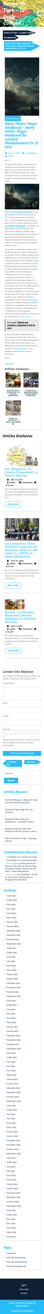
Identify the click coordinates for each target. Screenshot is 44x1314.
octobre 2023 (13, 1044)
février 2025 (12, 974)
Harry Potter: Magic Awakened (18, 212)
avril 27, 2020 (17, 560)
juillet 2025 (12, 952)
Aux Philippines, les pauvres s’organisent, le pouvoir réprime (21, 472)
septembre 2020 (14, 1206)
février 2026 (12, 922)
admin (10, 156)
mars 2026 (11, 917)
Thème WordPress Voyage (21, 1303)
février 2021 (12, 1184)
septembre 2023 (14, 1048)
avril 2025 (11, 965)
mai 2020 (11, 1223)
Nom (5, 703)
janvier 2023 (12, 1083)
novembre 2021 (14, 1145)
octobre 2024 (13, 992)
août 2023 (11, 1053)
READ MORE (15, 505)
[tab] (39, 13)
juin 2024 (11, 1009)
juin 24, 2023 (14, 153)
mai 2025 (11, 961)
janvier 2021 (12, 1188)
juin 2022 (11, 1114)
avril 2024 (11, 1018)
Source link (9, 364)
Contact (24, 1293)
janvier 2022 (12, 1136)
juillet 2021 (12, 1162)
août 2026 (11, 895)
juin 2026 (11, 904)
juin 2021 (11, 1166)
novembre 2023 (14, 1040)
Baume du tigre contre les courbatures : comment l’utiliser (19, 820)
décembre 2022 (13, 1088)
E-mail (6, 716)
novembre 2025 (14, 935)
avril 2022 (11, 1123)
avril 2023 (11, 1070)
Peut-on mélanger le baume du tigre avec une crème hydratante (21, 801)
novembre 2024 (14, 987)
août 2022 (11, 1105)
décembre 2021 (13, 1140)
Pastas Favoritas (29, 857)
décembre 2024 (13, 983)
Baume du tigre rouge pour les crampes (19, 811)
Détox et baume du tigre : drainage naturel (20, 839)
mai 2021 (11, 1171)
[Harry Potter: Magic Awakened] (22, 196)
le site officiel (21, 348)
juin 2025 (11, 957)
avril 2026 (11, 913)
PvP (28, 316)
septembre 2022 (14, 1101)
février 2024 (12, 1027)
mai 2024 (11, 1013)
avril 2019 (11, 1236)
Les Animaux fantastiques (15, 226)
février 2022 (12, 1131)
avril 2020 (11, 1228)
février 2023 (12, 1079)
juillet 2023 (12, 1057)
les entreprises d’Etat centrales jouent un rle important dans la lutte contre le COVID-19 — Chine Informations (21, 550)
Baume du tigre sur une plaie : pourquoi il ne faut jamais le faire (20, 830)
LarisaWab (12, 857)
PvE (22, 316)
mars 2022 (11, 1127)
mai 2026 (11, 909)
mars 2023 (11, 1075)
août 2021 (11, 1158)
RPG (36, 263)
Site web (6, 729)
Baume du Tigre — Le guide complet (14, 13)
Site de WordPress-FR (16, 1266)
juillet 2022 (12, 1110)
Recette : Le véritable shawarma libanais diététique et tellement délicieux (20, 617)
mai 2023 (11, 1066)
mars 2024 (11, 1022)
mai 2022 (11, 1118)
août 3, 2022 (16, 626)
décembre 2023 (13, 1035)
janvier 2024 (12, 1031)
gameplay (33, 300)
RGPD (24, 1285)
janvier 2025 (12, 978)
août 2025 (11, 948)
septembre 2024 (14, 996)
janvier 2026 (12, 926)
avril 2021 (11, 1175)
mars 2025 (11, 970)
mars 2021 (11, 1179)
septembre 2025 (14, 944)
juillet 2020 (12, 1214)
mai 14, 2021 (17, 479)
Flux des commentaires (17, 1262)
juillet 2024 (12, 1005)
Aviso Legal (24, 1289)
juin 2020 (11, 1219)
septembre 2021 (14, 1153)
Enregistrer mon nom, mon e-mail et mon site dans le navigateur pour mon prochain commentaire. (21, 742)
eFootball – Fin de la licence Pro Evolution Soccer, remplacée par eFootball (21, 877)
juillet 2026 (12, 900)
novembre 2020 (14, 1197)
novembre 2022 (14, 1092)
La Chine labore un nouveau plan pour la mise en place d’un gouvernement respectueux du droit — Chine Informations (21, 867)
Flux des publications (16, 1257)
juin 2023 (11, 1062)
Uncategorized (10, 37)
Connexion (11, 1253)
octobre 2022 (13, 1097)
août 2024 (11, 1000)
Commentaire (9, 683)
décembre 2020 (13, 1193)
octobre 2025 (13, 939)
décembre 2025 (13, 930)
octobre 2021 (13, 1149)
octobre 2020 (13, 1201)
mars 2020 (11, 1232)
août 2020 (11, 1210)
